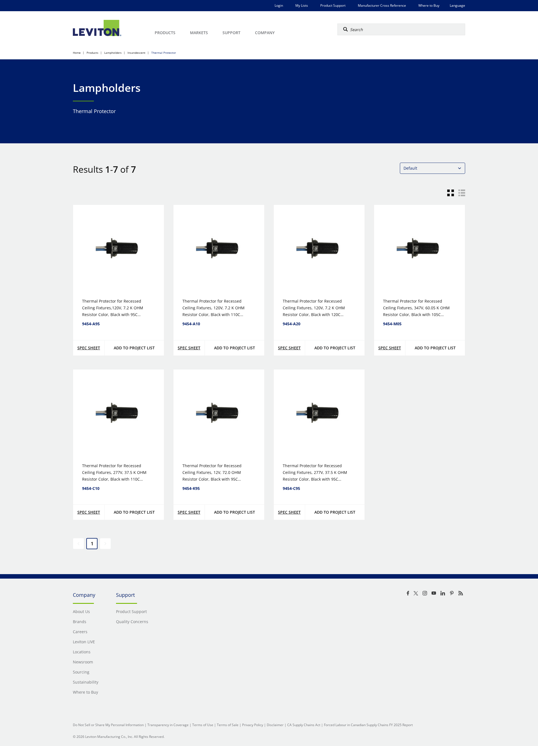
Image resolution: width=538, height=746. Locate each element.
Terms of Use (202, 724)
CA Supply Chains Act (303, 724)
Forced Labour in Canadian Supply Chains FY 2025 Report (368, 724)
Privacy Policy (252, 724)
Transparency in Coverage (168, 724)
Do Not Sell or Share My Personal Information (108, 724)
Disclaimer (275, 724)
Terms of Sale (227, 724)
